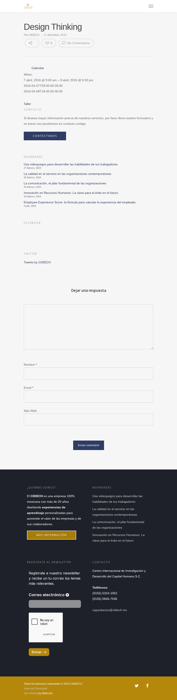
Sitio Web (30, 410)
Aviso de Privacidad (35, 688)
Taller (27, 104)
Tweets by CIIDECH (37, 262)
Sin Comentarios (78, 43)
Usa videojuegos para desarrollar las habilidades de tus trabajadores (71, 164)
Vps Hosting (31, 693)
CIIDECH (33, 34)
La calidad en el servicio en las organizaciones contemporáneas (67, 173)
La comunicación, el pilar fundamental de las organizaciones (65, 183)
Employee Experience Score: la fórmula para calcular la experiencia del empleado (80, 202)
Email (28, 387)
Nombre (30, 364)
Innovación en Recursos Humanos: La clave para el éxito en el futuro (71, 192)
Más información (51, 535)
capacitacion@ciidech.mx (109, 610)
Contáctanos (45, 136)
